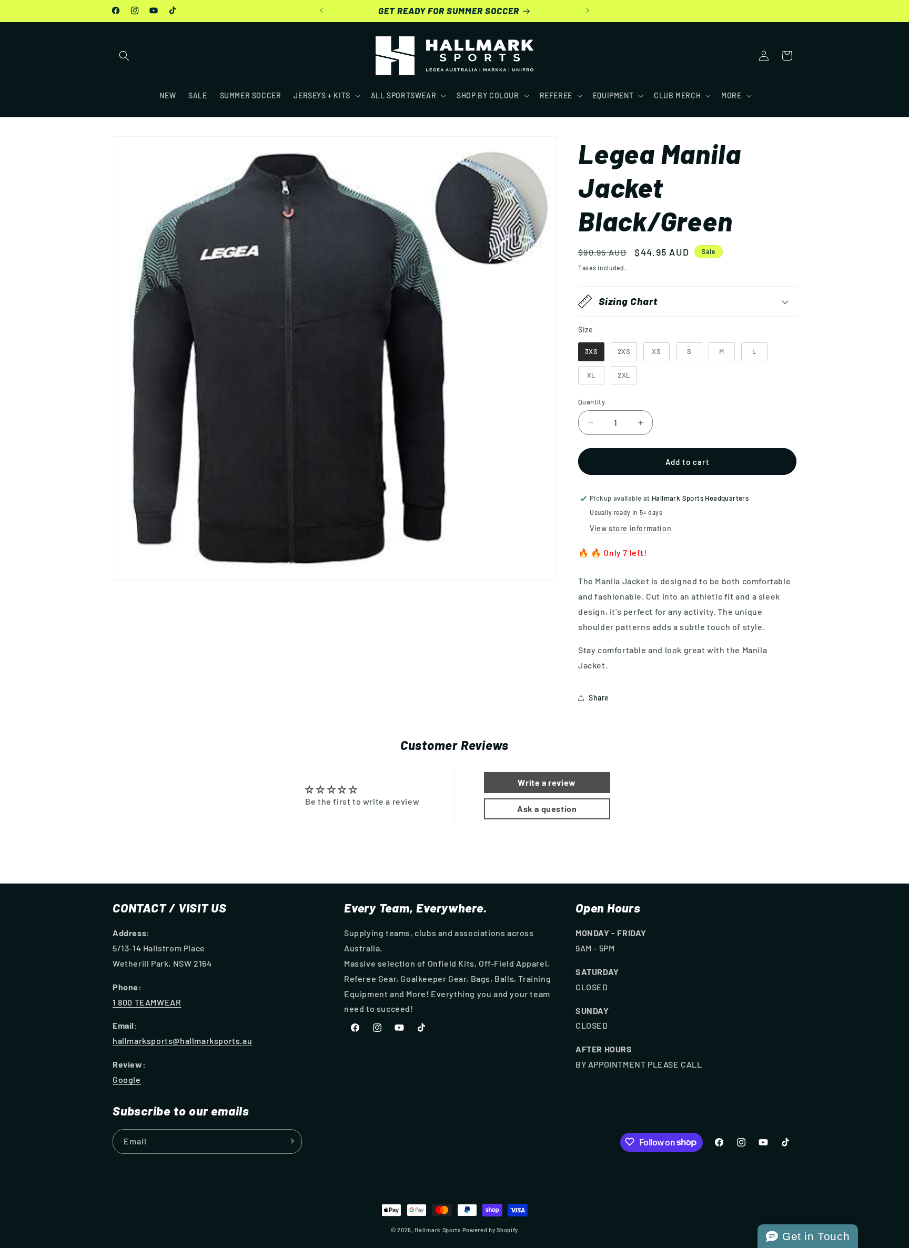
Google (127, 1079)
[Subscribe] (289, 1141)
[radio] (591, 351)
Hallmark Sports (438, 1229)
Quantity (591, 402)
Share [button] (599, 697)
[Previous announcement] (321, 11)
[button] (124, 55)
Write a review (546, 782)
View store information (630, 528)
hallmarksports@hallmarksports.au (182, 1041)
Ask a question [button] (547, 809)
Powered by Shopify (490, 1229)
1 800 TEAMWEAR (147, 1002)
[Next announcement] (587, 11)
